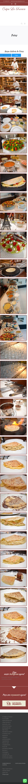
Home (6, 55)
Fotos (16, 55)
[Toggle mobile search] (21, 23)
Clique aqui (5, 774)
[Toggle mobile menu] (25, 23)
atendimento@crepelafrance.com (18, 1)
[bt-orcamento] (14, 701)
